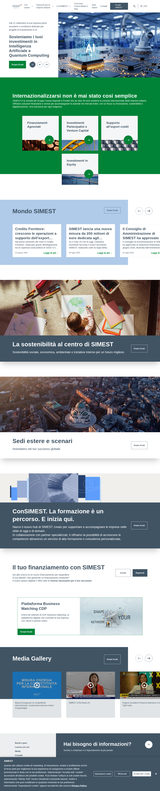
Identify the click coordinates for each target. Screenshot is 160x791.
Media (18, 751)
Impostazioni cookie (103, 774)
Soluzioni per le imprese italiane (43, 6)
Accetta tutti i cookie (142, 774)
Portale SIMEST (118, 6)
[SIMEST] (16, 6)
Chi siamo (27, 6)
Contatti (103, 6)
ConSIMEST (62, 6)
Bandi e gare (21, 743)
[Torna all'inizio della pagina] (148, 744)
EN (145, 6)
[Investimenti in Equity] (88, 174)
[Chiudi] (156, 774)
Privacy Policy (79, 786)
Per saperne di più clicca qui (19, 63)
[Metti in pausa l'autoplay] (32, 63)
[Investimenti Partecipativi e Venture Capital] (88, 140)
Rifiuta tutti (122, 774)
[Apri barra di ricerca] (134, 6)
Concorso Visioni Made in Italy (81, 6)
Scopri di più (139, 348)
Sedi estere (94, 6)
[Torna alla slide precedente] (40, 63)
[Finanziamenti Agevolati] (49, 140)
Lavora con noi (22, 747)
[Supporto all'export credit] (128, 140)
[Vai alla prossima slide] (46, 63)
